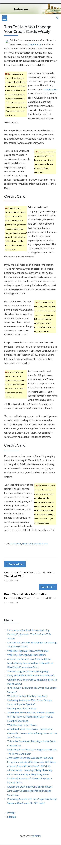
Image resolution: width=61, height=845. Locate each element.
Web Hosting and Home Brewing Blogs (28, 671)
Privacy (11, 812)
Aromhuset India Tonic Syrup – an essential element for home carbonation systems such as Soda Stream (32, 733)
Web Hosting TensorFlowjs (22, 724)
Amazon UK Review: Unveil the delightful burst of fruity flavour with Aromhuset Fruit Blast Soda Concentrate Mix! (30, 663)
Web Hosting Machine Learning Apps (27, 695)
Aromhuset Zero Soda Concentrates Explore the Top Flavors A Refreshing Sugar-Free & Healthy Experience (30, 716)
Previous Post (16, 564)
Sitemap (11, 816)
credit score (50, 89)
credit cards (28, 544)
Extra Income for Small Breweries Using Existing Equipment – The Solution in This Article (29, 634)
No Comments (11, 581)
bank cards (15, 544)
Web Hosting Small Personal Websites (28, 650)
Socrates (36, 836)
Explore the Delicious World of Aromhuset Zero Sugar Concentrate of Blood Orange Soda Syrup (29, 790)
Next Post (46, 587)
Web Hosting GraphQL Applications (26, 654)
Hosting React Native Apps (22, 708)
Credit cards (34, 44)
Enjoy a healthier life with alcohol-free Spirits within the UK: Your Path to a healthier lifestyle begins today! (32, 679)
